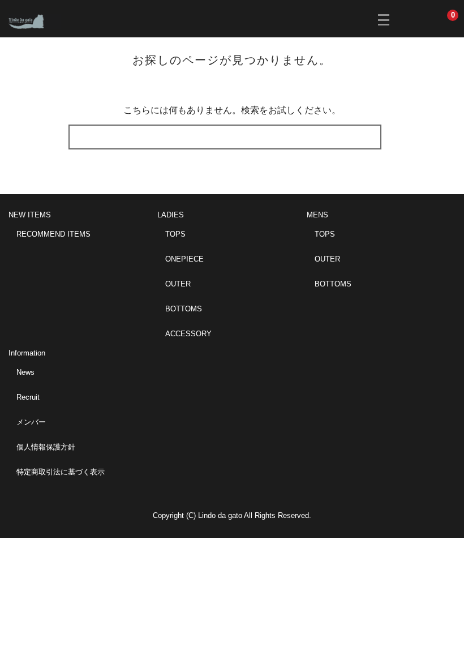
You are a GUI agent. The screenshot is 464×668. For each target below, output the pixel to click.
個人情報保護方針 (45, 447)
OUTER (178, 284)
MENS (317, 215)
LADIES (170, 215)
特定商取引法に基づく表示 (60, 472)
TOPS (175, 234)
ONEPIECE (184, 259)
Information (26, 353)
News (25, 372)
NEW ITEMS (29, 215)
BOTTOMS (183, 309)
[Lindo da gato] (34, 20)
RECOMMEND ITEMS (53, 234)
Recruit (28, 397)
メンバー (31, 422)
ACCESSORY (188, 333)
